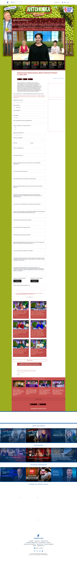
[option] (17, 64)
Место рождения (16, 110)
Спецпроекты (37, 540)
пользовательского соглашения (21, 294)
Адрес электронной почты (18, 132)
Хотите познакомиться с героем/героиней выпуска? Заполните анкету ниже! (28, 93)
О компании (31, 540)
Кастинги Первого (42, 542)
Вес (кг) (31, 142)
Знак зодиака (16, 115)
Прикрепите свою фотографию (19, 278)
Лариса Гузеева (19, 370)
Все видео (48, 542)
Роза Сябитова (33, 370)
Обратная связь (40, 544)
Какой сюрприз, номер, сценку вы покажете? (22, 234)
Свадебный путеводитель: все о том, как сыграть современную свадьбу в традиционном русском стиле (29, 364)
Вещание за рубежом (39, 548)
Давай (21, 20)
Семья (18, 374)
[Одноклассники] (25, 79)
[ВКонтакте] (19, 79)
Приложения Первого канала (32, 542)
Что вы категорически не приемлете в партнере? (23, 250)
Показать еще (29, 360)
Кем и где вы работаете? (18, 155)
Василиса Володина (26, 370)
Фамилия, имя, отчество (18, 100)
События (34, 545)
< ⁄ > (29, 79)
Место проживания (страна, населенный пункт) (22, 120)
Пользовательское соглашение (30, 544)
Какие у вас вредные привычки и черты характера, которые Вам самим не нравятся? (27, 187)
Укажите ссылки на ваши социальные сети (21, 285)
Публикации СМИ (40, 545)
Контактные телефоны (18, 137)
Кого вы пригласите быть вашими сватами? (21, 227)
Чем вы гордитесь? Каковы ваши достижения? (22, 219)
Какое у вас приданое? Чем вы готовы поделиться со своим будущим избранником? (26, 163)
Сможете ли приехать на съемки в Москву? (21, 125)
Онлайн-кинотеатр (44, 540)
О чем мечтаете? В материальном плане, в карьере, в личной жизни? (26, 204)
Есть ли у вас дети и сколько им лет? (20, 171)
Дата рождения (16, 105)
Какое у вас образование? (18, 147)
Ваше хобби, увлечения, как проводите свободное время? (24, 178)
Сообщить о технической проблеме (58, 78)
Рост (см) (15, 142)
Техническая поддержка (48, 544)
